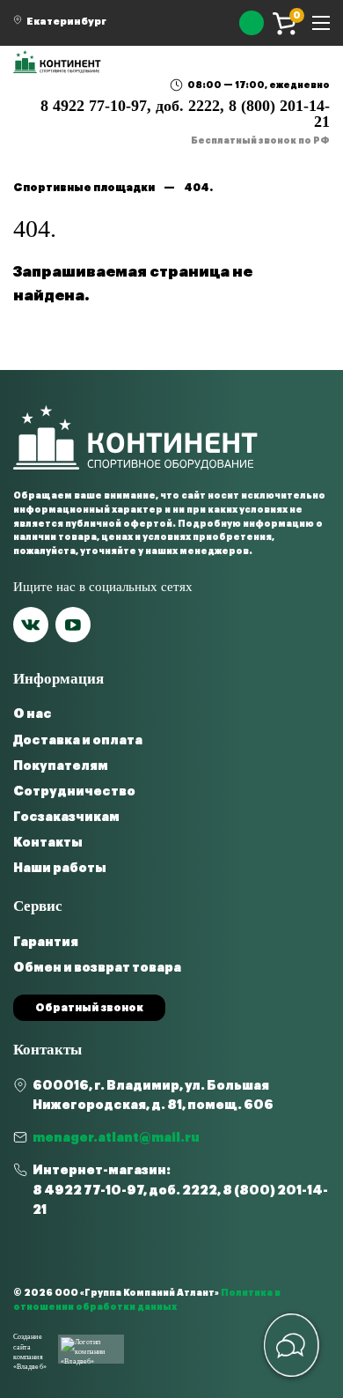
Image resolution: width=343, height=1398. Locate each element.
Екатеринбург (66, 21)
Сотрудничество (74, 791)
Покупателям (60, 765)
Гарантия (45, 942)
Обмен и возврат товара (97, 967)
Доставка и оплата (77, 740)
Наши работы (59, 868)
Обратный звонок (89, 1007)
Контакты (48, 842)
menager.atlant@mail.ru (116, 1137)
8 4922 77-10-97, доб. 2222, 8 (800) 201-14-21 (185, 113)
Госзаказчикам (66, 816)
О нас (32, 713)
